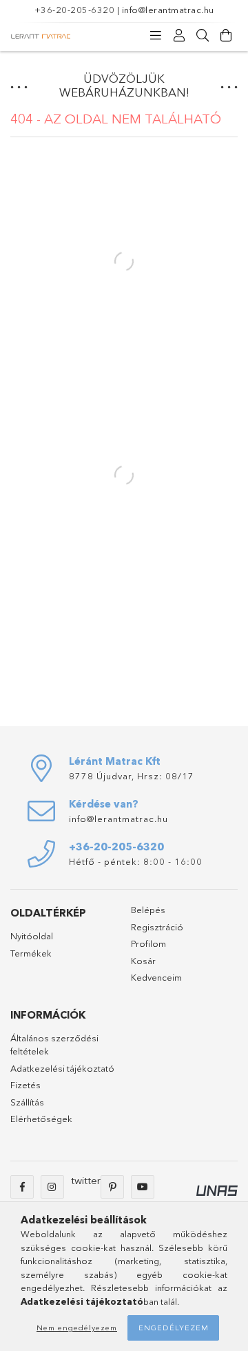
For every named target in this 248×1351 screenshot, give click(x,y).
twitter (86, 1180)
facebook (22, 1187)
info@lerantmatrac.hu (168, 9)
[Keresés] (202, 36)
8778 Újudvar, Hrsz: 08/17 (131, 775)
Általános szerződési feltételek (54, 1044)
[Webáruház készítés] (217, 1189)
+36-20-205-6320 (74, 9)
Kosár (143, 960)
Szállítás (27, 1102)
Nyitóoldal (31, 935)
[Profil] (179, 36)
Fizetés (25, 1084)
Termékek (31, 953)
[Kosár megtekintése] (226, 36)
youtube (142, 1187)
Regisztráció (157, 926)
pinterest (112, 1187)
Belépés (148, 909)
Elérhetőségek (41, 1118)
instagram (52, 1187)
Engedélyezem (173, 1327)
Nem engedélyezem (77, 1327)
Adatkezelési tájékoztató (62, 1068)
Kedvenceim (156, 977)
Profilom (148, 943)
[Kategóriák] (155, 36)
